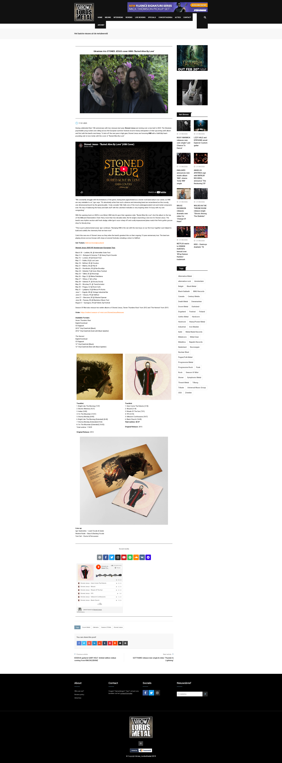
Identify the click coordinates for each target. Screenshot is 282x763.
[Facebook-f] (106, 557)
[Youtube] (124, 557)
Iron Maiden (194, 327)
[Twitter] (112, 557)
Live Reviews (140, 17)
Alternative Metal (185, 276)
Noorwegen (194, 347)
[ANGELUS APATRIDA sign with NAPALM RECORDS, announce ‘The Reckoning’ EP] (201, 158)
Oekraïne (95, 627)
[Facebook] (79, 643)
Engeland (182, 312)
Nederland (182, 347)
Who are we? (79, 691)
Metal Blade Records (194, 332)
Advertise (77, 698)
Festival (192, 312)
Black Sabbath (184, 291)
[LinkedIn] (94, 643)
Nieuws (108, 17)
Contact (187, 17)
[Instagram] (118, 557)
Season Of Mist (106, 627)
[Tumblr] (104, 643)
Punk (198, 367)
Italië (180, 332)
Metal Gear (194, 337)
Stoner (181, 377)
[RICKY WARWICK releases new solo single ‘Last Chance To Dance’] (184, 126)
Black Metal (191, 286)
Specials (152, 17)
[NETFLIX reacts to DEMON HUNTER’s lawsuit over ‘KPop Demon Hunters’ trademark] (184, 232)
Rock (180, 372)
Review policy (79, 695)
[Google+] (89, 643)
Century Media (194, 296)
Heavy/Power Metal (197, 322)
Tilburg (195, 383)
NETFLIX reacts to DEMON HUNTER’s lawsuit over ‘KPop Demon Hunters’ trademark (183, 251)
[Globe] (99, 557)
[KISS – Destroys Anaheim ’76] (201, 232)
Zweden (188, 393)
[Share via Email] (120, 643)
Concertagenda (165, 17)
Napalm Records (196, 342)
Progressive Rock (185, 367)
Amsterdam (199, 281)
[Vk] (142, 557)
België (180, 286)
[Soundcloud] (136, 557)
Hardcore (196, 317)
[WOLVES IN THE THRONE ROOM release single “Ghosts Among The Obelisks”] (201, 194)
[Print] (125, 643)
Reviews (129, 17)
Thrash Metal (183, 383)
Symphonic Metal (194, 377)
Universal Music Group (196, 388)
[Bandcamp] (148, 557)
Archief (101, 25)
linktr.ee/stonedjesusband (94, 243)
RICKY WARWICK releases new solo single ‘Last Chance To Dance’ (183, 143)
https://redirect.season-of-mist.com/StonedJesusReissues (102, 312)
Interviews (118, 17)
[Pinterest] (110, 643)
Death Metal (183, 301)
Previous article (82, 654)
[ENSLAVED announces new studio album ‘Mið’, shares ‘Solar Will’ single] (184, 158)
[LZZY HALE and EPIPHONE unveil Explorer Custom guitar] (201, 126)
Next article (167, 654)
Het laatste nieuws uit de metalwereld (91, 33)
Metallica (182, 342)
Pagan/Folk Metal (185, 357)
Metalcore (182, 337)
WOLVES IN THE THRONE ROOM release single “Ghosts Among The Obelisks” (200, 211)
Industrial (182, 327)
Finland (202, 312)
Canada (181, 296)
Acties (178, 17)
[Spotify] (130, 557)
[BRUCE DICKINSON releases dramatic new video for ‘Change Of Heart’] (184, 194)
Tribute (181, 388)
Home (100, 17)
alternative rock (184, 281)
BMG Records (198, 291)
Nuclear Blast (183, 352)
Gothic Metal (183, 317)
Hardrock (182, 322)
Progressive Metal (185, 362)
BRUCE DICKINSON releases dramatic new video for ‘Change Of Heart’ (182, 214)
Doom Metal (86, 627)
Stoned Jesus (118, 627)
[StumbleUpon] (99, 643)
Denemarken (196, 301)
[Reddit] (115, 643)
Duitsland (195, 307)
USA (180, 393)
